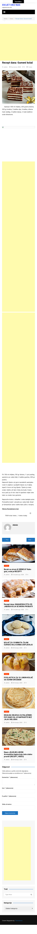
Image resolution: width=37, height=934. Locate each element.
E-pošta (9, 796)
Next (29, 540)
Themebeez (19, 920)
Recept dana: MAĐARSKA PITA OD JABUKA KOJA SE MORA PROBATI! (18, 605)
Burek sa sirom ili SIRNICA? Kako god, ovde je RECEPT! (17, 570)
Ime (7, 788)
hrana (30, 67)
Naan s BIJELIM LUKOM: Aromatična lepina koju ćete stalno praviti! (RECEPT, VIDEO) (18, 754)
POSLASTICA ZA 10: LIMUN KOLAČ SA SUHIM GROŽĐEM (18, 678)
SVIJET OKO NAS (11, 5)
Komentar (10, 777)
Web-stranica (6, 804)
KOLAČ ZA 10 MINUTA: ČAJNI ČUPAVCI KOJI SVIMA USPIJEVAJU (18, 643)
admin (6, 67)
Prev (7, 540)
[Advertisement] (18, 42)
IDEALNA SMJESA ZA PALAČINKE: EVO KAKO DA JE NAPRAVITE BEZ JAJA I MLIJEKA (18, 717)
